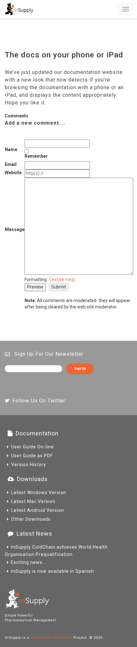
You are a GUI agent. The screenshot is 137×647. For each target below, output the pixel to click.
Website (13, 172)
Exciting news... (28, 562)
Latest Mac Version (33, 501)
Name (11, 149)
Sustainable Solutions (51, 638)
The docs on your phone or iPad (64, 54)
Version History (28, 464)
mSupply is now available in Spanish (52, 571)
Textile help (62, 279)
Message (15, 229)
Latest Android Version (37, 510)
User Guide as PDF (32, 455)
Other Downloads (31, 519)
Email (11, 164)
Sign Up (80, 368)
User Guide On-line (32, 446)
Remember (36, 156)
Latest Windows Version (38, 492)
